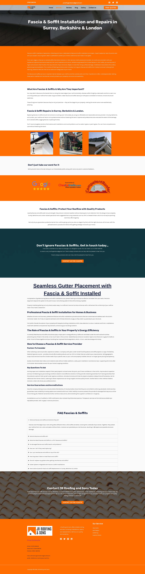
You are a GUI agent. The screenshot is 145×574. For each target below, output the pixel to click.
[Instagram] (117, 2)
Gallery (83, 7)
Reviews (69, 7)
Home (51, 7)
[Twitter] (113, 2)
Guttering (95, 532)
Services (59, 7)
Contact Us (92, 7)
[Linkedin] (71, 539)
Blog (76, 7)
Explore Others (97, 535)
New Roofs (96, 528)
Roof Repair (96, 530)
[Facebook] (109, 2)
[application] (62, 7)
